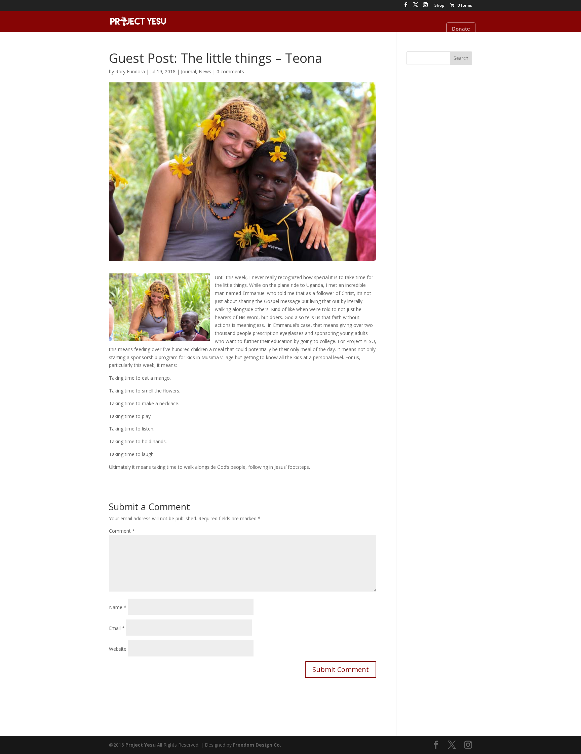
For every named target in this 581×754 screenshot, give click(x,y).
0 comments (230, 71)
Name (117, 607)
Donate (461, 28)
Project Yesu (140, 745)
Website (117, 649)
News (205, 71)
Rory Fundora (130, 71)
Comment (122, 531)
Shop (439, 5)
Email (117, 628)
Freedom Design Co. (257, 745)
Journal (188, 71)
